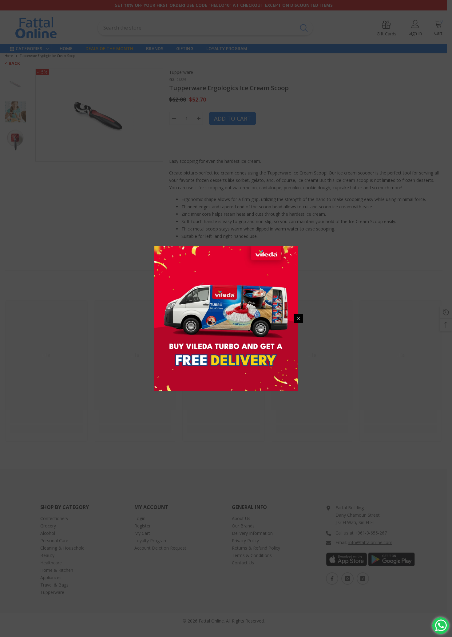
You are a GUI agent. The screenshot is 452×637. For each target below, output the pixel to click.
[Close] (298, 318)
